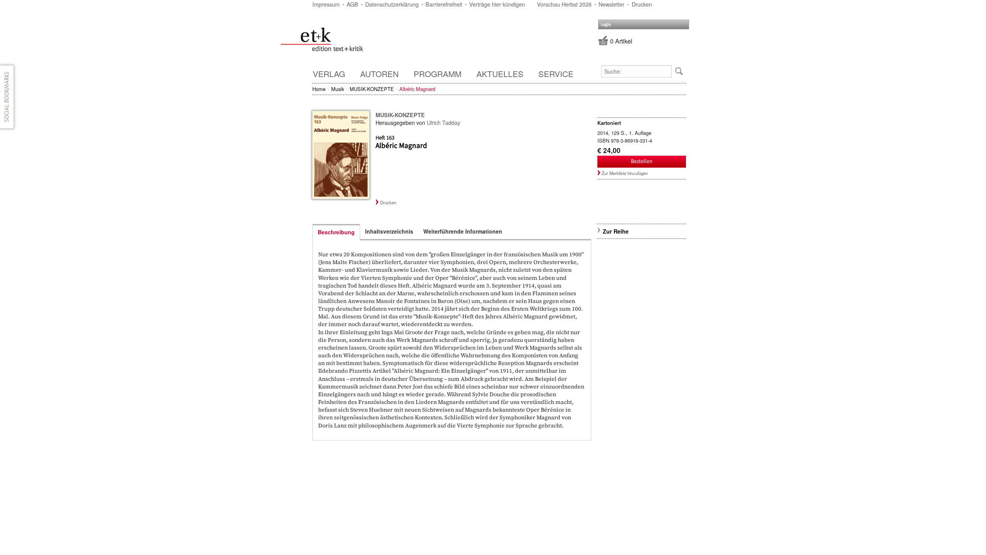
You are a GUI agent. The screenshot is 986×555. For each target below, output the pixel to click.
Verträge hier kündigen (497, 4)
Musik (337, 88)
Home (318, 88)
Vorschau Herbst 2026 (564, 4)
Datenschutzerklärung (392, 4)
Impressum (326, 4)
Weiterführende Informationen (462, 231)
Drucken (642, 4)
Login (606, 24)
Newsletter (611, 4)
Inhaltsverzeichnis (389, 231)
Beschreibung (336, 232)
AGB (352, 4)
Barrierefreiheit (444, 4)
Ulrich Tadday (443, 122)
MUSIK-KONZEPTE (372, 88)
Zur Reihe (616, 231)
